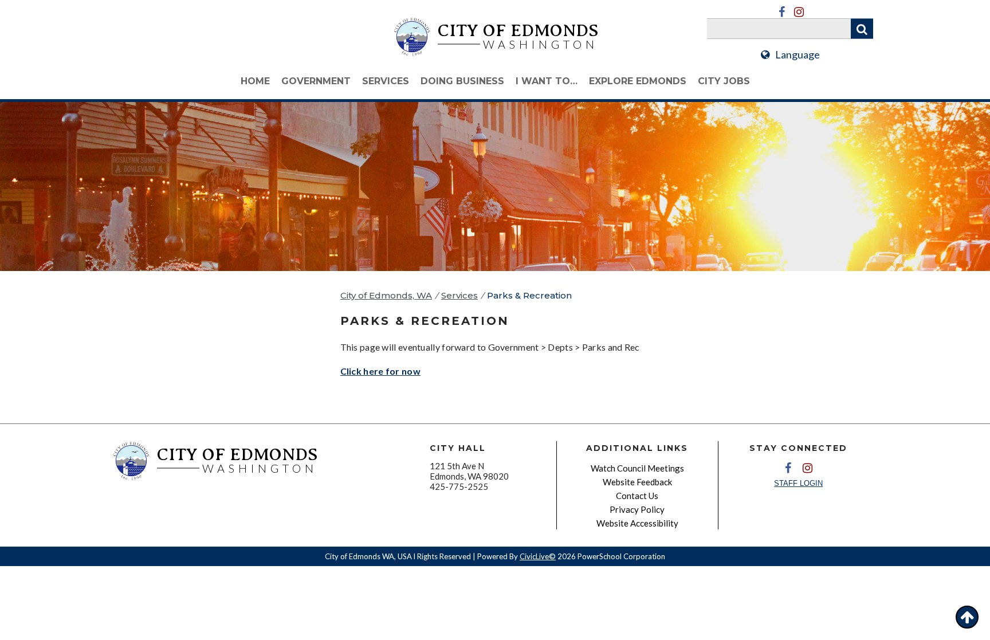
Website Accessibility (637, 523)
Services (385, 81)
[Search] (862, 29)
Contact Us (637, 495)
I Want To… (547, 81)
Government (316, 81)
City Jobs (724, 81)
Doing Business (462, 81)
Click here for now (380, 371)
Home (255, 81)
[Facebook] (781, 12)
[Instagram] (798, 12)
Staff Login (798, 483)
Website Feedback (637, 482)
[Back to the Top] (967, 617)
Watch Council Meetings (637, 468)
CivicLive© (538, 556)
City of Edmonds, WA (386, 295)
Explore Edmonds (637, 81)
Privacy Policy (637, 509)
